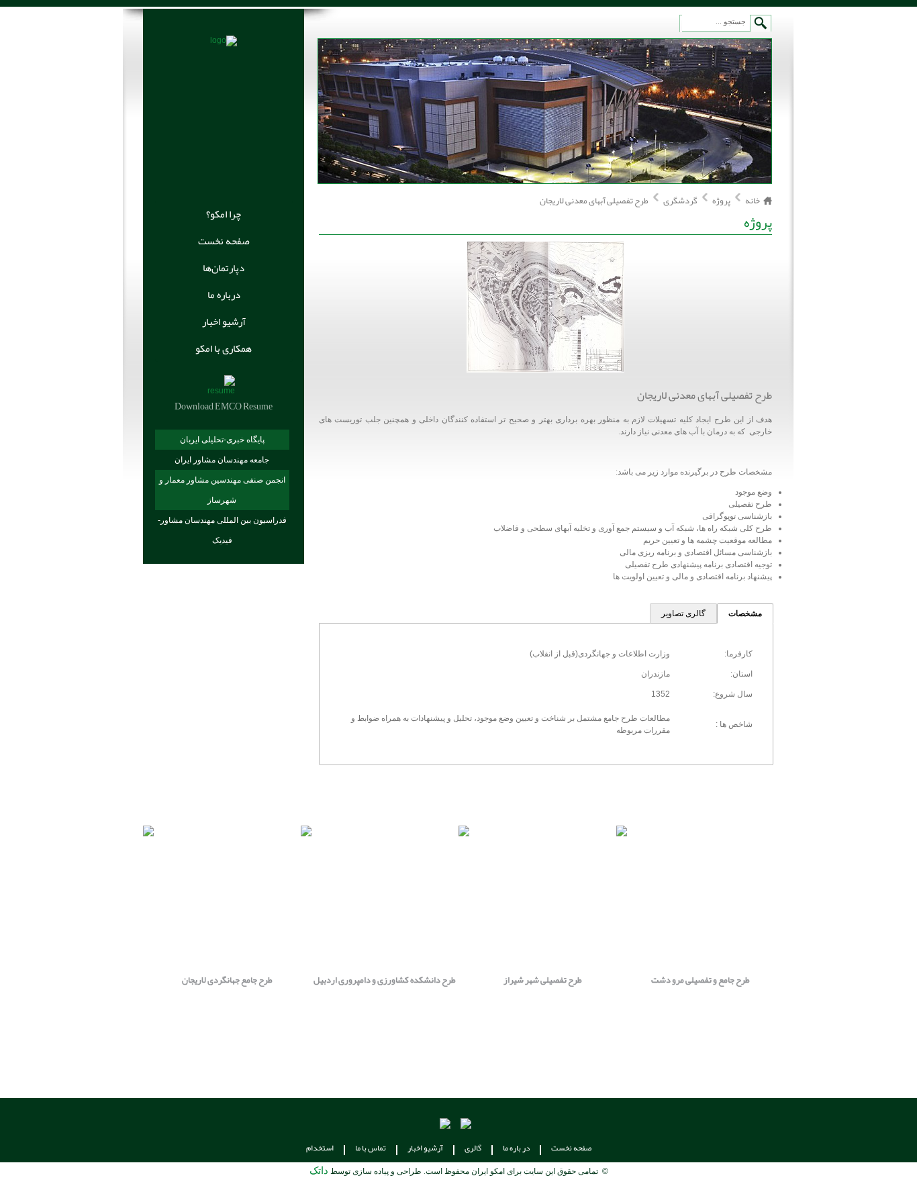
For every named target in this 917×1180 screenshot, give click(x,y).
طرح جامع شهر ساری (513, 980)
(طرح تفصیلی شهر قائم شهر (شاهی (672, 980)
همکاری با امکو (223, 348)
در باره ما (516, 1148)
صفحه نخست (224, 241)
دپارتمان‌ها (223, 268)
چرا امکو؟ (223, 214)
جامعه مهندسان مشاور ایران (222, 459)
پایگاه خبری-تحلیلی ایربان (222, 439)
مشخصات (745, 613)
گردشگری (679, 200)
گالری (473, 1148)
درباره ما (223, 295)
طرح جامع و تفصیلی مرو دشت (356, 980)
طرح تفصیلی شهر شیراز (198, 980)
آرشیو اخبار (224, 321)
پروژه (721, 200)
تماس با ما (370, 1148)
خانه (752, 200)
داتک (318, 1170)
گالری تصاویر (683, 613)
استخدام (320, 1148)
